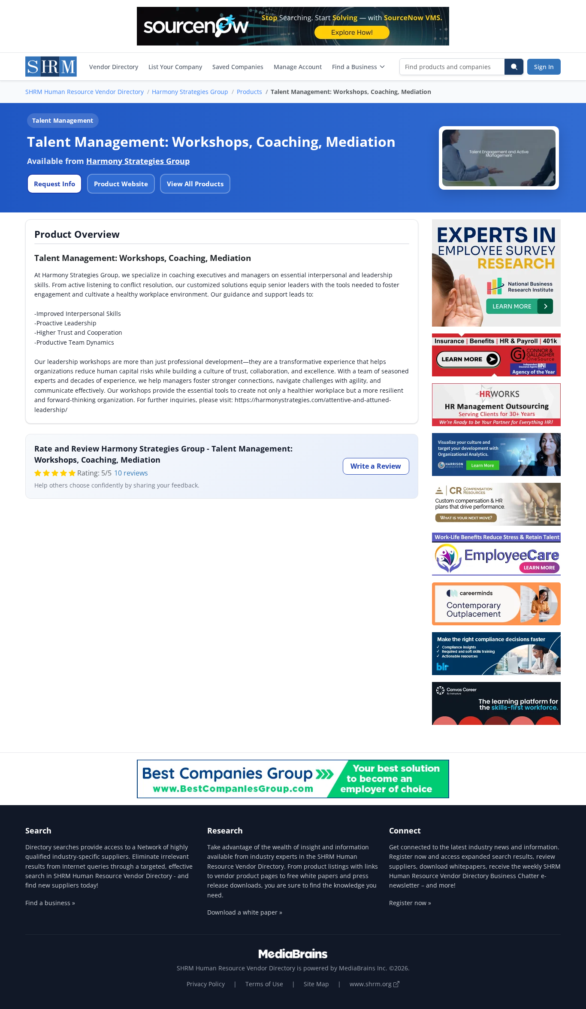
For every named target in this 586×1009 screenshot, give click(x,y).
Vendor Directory (113, 67)
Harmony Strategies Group (190, 92)
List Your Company (175, 67)
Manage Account (298, 67)
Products (249, 92)
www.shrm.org (371, 984)
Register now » (410, 903)
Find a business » (50, 903)
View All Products (195, 183)
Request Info (54, 183)
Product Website (121, 183)
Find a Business (354, 67)
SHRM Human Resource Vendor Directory (84, 92)
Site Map (316, 984)
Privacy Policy (206, 984)
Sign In (544, 67)
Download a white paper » (244, 912)
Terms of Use (264, 984)
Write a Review (375, 466)
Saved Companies (237, 67)
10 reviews (131, 473)
